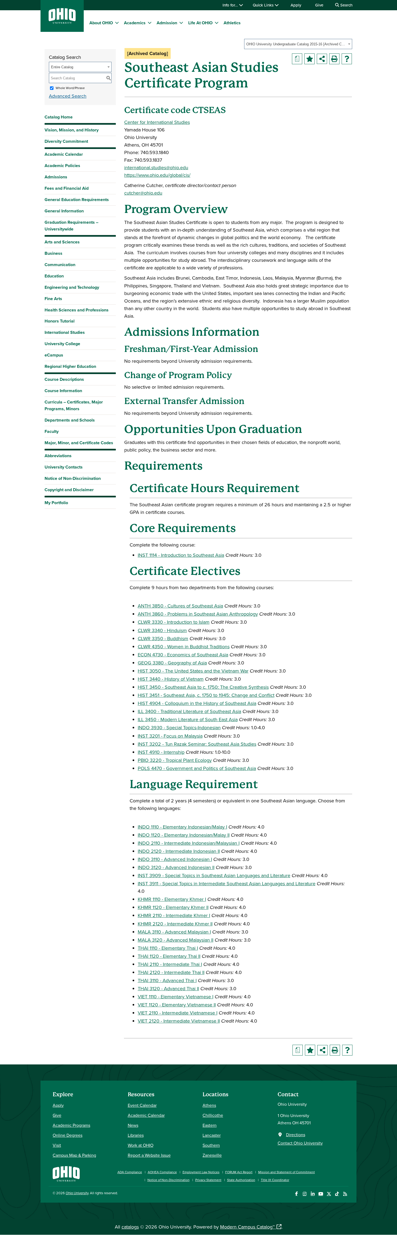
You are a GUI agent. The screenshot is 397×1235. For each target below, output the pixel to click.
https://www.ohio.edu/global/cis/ (157, 175)
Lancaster (212, 1135)
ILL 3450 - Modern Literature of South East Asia (188, 719)
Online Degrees (67, 1135)
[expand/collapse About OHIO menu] (117, 23)
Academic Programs (71, 1125)
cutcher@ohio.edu (143, 192)
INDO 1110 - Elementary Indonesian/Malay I (182, 826)
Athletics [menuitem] (232, 23)
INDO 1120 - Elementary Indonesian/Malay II (184, 835)
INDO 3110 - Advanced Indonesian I (175, 859)
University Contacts (64, 467)
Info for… (231, 5)
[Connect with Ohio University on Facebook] (296, 1193)
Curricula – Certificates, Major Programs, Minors (74, 405)
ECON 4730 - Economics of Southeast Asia (183, 654)
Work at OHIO (140, 1145)
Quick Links (264, 5)
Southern (211, 1145)
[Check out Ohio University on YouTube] (320, 1193)
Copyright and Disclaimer (69, 490)
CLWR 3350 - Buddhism (163, 638)
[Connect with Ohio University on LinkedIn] (312, 1193)
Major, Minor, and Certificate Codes (79, 443)
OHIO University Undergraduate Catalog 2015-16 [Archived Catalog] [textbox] (296, 44)
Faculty (52, 431)
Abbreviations (58, 456)
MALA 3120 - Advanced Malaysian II (175, 940)
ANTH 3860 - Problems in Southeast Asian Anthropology (198, 613)
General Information (64, 211)
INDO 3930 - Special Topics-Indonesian (179, 727)
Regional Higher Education (70, 366)
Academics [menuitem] (135, 23)
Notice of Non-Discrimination (73, 478)
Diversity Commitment (66, 141)
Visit (57, 1145)
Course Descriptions (64, 379)
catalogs (130, 1226)
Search (345, 5)
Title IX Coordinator (275, 1180)
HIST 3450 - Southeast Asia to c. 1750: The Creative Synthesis (203, 687)
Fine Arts (53, 299)
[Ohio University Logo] (62, 22)
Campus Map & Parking (74, 1155)
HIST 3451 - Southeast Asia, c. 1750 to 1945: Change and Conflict (206, 695)
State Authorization (241, 1180)
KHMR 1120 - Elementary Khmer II (173, 907)
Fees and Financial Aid (67, 188)
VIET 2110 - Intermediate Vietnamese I (177, 1012)
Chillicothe (213, 1115)
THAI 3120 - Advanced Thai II (168, 988)
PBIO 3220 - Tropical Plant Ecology (175, 760)
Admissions (56, 177)
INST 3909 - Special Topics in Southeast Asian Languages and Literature (214, 875)
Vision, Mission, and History (72, 130)
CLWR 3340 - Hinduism (162, 630)
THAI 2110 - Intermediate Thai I (170, 964)
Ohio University (77, 1192)
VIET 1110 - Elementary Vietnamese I (175, 996)
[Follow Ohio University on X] (328, 1193)
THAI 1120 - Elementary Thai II (169, 956)
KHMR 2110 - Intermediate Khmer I (174, 915)
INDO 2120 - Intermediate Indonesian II (179, 851)
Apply (296, 5)
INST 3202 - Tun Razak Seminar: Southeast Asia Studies (197, 744)
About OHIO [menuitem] (101, 23)
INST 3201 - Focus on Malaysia (170, 735)
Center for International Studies (157, 122)
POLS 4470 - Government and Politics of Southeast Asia (197, 768)
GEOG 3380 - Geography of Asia (172, 662)
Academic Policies (62, 165)
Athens (209, 1105)
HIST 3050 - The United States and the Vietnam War (193, 670)
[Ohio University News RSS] (345, 1193)
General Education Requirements (77, 199)
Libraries (136, 1135)
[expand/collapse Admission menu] (181, 23)
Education (54, 276)
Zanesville (212, 1155)
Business (53, 253)
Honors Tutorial (60, 321)
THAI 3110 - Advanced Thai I (167, 980)
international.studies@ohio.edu (156, 167)
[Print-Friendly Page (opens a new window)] (334, 58)
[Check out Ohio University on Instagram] (304, 1193)
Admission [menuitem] (167, 23)
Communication (60, 265)
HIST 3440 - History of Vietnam (171, 679)
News (133, 1125)
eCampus (54, 355)
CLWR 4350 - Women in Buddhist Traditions (184, 646)
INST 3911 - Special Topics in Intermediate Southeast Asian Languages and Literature (226, 883)
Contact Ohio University (300, 1143)
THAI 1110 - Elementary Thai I (168, 948)
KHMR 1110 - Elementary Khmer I (172, 899)
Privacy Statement (208, 1180)
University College (62, 344)
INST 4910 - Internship (161, 752)
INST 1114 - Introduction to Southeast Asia (181, 555)
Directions (295, 1135)
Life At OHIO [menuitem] (200, 23)
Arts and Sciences (62, 242)
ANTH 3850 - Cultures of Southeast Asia (180, 605)
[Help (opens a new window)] (347, 58)
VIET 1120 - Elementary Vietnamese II (177, 1004)
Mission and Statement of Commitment (286, 1172)
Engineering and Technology (72, 287)
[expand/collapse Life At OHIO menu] (217, 23)
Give (319, 5)
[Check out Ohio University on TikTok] (337, 1193)
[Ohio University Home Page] (66, 1173)
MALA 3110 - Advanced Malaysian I (174, 931)
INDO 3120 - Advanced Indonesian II (176, 867)
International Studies (65, 332)
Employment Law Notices (201, 1172)
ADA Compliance (129, 1172)
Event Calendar (142, 1105)
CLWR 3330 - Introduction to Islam (174, 622)
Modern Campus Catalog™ (247, 1226)
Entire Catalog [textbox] (62, 67)
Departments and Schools (70, 420)
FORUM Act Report (239, 1172)
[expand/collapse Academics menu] (150, 23)
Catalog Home (59, 117)
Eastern (210, 1125)
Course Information (63, 391)
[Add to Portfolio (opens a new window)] (309, 58)
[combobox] (298, 44)
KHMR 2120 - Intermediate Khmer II (175, 923)
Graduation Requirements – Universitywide (71, 225)
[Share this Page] (322, 59)
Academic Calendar (64, 154)
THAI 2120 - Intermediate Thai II (171, 972)
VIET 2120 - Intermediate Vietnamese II (179, 1020)
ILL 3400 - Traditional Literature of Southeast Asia (189, 711)
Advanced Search (67, 96)
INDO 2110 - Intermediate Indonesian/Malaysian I (189, 843)
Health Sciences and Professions (77, 310)
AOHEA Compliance (162, 1172)
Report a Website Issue (149, 1155)
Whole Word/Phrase (70, 88)
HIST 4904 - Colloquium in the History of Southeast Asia (197, 703)
